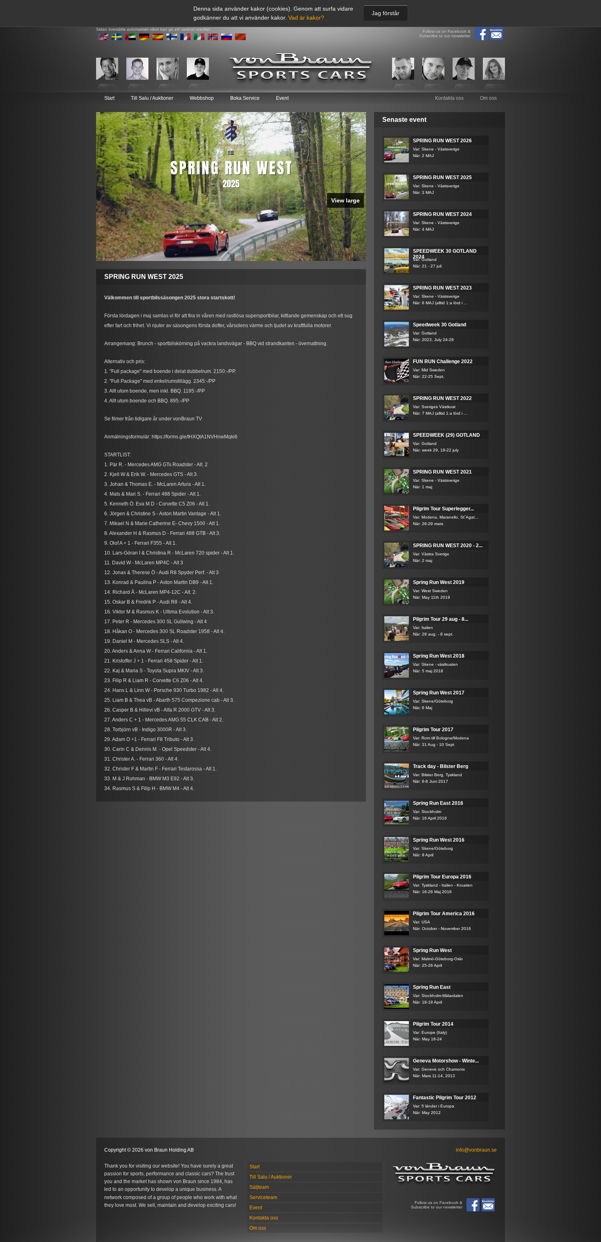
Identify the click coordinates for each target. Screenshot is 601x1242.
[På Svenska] (117, 38)
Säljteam (259, 1187)
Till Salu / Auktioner (152, 98)
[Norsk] (213, 38)
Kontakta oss (449, 98)
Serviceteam (263, 1197)
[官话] (240, 38)
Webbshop (202, 98)
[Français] (185, 38)
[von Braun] (300, 68)
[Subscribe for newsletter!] (496, 33)
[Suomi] (171, 38)
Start (109, 98)
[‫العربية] (130, 38)
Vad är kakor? (306, 17)
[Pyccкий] (226, 38)
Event (282, 98)
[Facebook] (481, 33)
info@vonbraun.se (476, 1150)
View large (345, 200)
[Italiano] (199, 38)
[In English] (103, 38)
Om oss (488, 98)
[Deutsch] (144, 38)
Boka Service (245, 98)
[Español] (157, 38)
